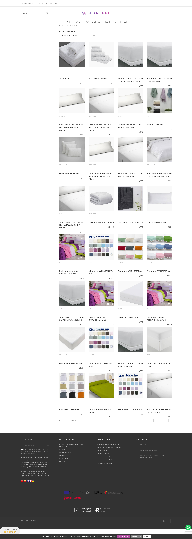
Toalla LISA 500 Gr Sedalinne (98, 79)
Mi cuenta (62, 462)
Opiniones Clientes (10, 529)
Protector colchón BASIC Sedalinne (70, 364)
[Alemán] (33, 481)
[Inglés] (28, 481)
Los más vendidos (65, 452)
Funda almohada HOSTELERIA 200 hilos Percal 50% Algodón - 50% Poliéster (71, 127)
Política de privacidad (104, 457)
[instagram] (169, 521)
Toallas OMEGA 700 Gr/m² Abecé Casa (130, 222)
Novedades (62, 449)
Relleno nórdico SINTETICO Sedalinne (101, 222)
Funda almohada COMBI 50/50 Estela (130, 271)
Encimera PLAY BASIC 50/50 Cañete (130, 410)
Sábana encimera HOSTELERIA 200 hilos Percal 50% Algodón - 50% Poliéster (71, 225)
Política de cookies (104, 453)
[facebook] (160, 521)
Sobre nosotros (102, 450)
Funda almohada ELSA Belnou (157, 222)
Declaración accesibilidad (106, 460)
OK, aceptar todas (123, 536)
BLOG (169, 3)
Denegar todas (136, 536)
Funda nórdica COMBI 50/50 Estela (70, 410)
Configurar (147, 536)
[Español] (22, 481)
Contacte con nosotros (105, 463)
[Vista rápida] (72, 55)
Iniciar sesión (63, 458)
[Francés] (30, 481)
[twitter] (164, 521)
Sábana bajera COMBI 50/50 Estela (158, 271)
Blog (60, 465)
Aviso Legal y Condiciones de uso (108, 444)
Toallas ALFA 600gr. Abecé (155, 125)
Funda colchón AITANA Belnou (128, 317)
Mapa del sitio (63, 455)
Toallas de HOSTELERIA (67, 79)
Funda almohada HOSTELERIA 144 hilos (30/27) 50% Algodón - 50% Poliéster (100, 176)
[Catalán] (25, 481)
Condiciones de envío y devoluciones (109, 447)
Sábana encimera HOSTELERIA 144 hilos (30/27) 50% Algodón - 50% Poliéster (100, 127)
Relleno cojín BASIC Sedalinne (69, 174)
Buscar (48, 13)
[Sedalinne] (96, 13)
